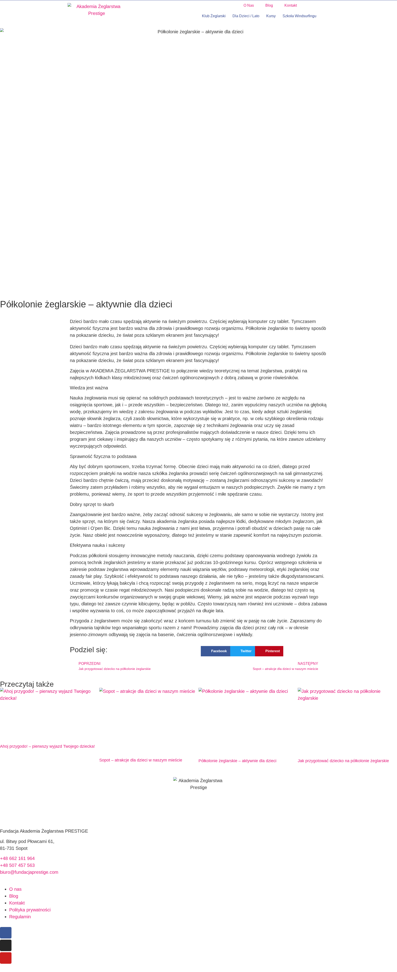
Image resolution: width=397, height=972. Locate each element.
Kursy (271, 16)
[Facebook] (5, 932)
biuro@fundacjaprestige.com (29, 872)
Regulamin (20, 916)
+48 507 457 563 (17, 865)
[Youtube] (5, 958)
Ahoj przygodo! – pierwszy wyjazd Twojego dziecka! (47, 746)
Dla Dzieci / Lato (246, 16)
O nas (249, 5)
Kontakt (290, 5)
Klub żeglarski (214, 16)
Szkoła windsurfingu (299, 16)
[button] (233, 6)
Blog (269, 5)
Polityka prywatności (30, 909)
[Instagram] (5, 945)
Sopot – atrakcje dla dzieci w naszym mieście (140, 760)
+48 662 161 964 (17, 858)
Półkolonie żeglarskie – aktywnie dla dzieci (237, 760)
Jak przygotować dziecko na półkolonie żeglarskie (343, 760)
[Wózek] (325, 16)
